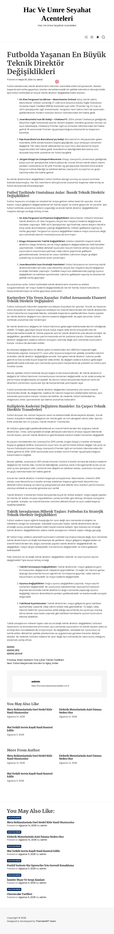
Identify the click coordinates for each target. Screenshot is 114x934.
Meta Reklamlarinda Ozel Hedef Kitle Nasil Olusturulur (29, 711)
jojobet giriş (13, 650)
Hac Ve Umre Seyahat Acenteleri (57, 14)
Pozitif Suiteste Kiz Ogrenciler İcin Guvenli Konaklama (40, 865)
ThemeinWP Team (46, 921)
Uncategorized (14, 818)
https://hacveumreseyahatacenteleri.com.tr (50, 686)
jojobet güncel (14, 653)
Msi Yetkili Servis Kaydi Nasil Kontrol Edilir (30, 729)
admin (40, 79)
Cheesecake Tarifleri (19, 894)
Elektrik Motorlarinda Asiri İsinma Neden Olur (80, 711)
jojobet (10, 646)
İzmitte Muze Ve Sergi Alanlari (25, 879)
